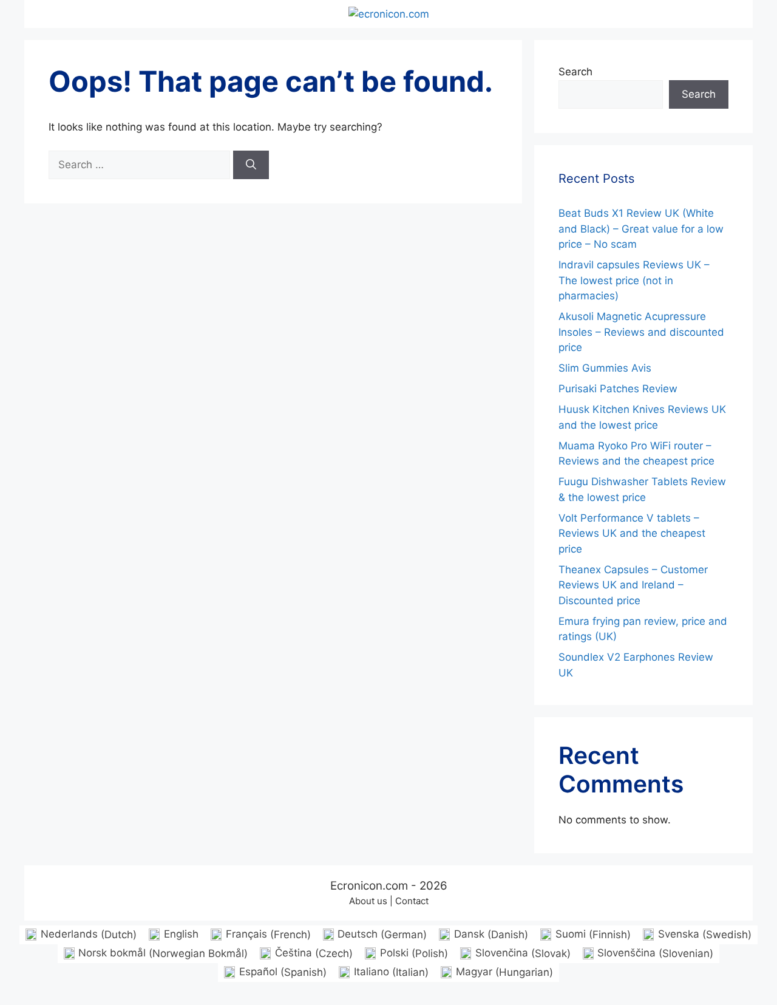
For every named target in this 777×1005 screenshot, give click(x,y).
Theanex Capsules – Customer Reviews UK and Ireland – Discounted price (633, 585)
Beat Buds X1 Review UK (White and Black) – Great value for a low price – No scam (641, 228)
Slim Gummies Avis (604, 368)
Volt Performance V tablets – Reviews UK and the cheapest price (631, 533)
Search (575, 72)
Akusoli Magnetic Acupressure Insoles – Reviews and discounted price (641, 331)
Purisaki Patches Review (617, 389)
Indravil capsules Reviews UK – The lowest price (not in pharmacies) (634, 280)
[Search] (251, 165)
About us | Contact (389, 901)
